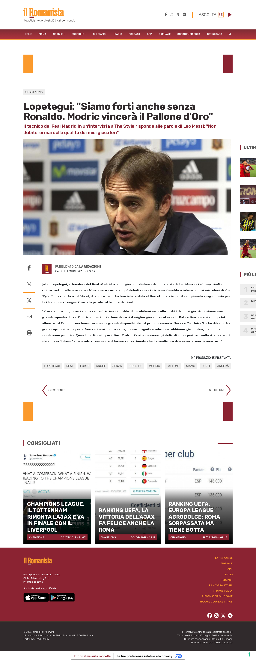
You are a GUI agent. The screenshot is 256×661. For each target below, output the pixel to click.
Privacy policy (223, 590)
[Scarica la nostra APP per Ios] (36, 597)
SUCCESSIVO (217, 390)
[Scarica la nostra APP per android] (62, 597)
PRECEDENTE (56, 390)
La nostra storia (221, 585)
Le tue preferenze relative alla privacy (144, 656)
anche (101, 366)
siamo (190, 366)
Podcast (134, 34)
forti (206, 366)
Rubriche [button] (78, 34)
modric (154, 366)
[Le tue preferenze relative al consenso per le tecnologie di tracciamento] (249, 654)
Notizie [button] (58, 34)
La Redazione (224, 558)
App (149, 34)
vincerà (222, 366)
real (70, 366)
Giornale (165, 34)
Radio (118, 34)
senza (117, 366)
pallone (173, 366)
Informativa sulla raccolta (92, 656)
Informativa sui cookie (217, 596)
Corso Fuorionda (188, 34)
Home (28, 34)
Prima (42, 34)
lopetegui (52, 366)
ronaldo (135, 366)
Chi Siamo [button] (99, 34)
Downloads (214, 34)
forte (84, 366)
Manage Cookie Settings (216, 601)
